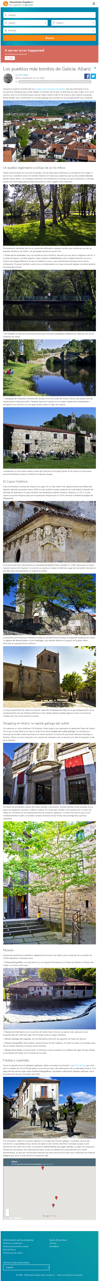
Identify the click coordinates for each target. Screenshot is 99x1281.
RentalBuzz (54, 1246)
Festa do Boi (79, 1065)
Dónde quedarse (82, 81)
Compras (44, 81)
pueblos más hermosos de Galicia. (50, 89)
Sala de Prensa (9, 1249)
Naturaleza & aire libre (61, 81)
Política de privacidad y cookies (16, 1246)
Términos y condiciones (12, 1243)
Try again (9, 58)
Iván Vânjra (23, 75)
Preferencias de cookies (13, 1253)
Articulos (53, 1243)
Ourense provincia (28, 81)
